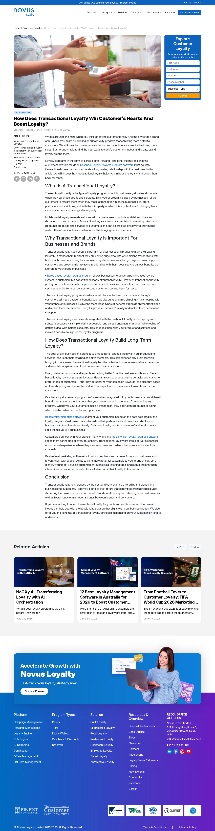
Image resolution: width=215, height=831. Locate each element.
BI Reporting (21, 745)
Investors (170, 12)
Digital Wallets (60, 733)
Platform (137, 12)
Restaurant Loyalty (101, 739)
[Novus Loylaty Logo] (32, 12)
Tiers (55, 727)
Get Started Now (189, 12)
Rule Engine (21, 739)
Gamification (21, 750)
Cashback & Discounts (65, 739)
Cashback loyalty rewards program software (107, 165)
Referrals (57, 745)
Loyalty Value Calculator (143, 760)
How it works (137, 771)
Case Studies (137, 731)
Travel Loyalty (99, 756)
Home (17, 28)
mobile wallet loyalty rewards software (135, 436)
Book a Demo (34, 691)
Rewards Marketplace (27, 727)
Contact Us (135, 777)
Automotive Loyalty (102, 762)
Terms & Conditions (154, 827)
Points (56, 722)
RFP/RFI (197, 2)
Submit (182, 95)
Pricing (187, 2)
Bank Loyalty (98, 722)
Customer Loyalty (32, 28)
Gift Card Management (27, 762)
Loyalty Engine (23, 733)
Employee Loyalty (101, 750)
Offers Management (26, 756)
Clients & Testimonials (142, 726)
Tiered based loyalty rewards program (69, 275)
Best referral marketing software (64, 417)
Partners (134, 749)
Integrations (136, 754)
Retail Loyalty (98, 733)
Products (92, 12)
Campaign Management (28, 722)
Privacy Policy (187, 827)
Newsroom (135, 743)
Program (107, 12)
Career (133, 788)
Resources (153, 12)
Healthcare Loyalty (101, 745)
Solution (122, 12)
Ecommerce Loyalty (102, 727)
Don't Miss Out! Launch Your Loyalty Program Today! (108, 2)
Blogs (132, 737)
